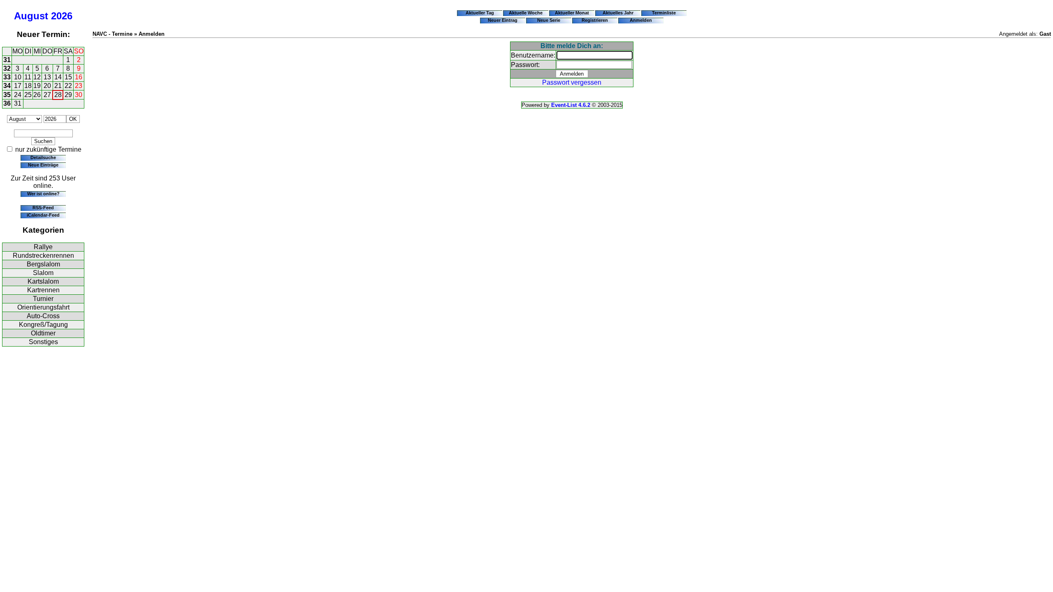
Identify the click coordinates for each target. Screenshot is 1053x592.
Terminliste (664, 12)
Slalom (43, 272)
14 (58, 77)
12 (37, 77)
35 (7, 94)
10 (17, 77)
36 (7, 103)
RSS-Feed (43, 207)
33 (7, 77)
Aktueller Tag (480, 12)
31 (7, 59)
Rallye (43, 246)
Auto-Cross (43, 315)
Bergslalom (43, 264)
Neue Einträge (43, 164)
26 (37, 94)
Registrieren (595, 20)
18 (28, 85)
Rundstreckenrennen (43, 255)
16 (78, 77)
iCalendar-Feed (43, 215)
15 (68, 77)
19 (37, 85)
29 (68, 94)
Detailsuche (43, 157)
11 (27, 77)
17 (17, 85)
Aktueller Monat (572, 12)
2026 (61, 15)
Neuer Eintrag (502, 20)
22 (68, 85)
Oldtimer (43, 333)
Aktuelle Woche (526, 12)
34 (7, 85)
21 (58, 85)
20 (47, 85)
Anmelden (641, 20)
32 (7, 68)
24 (17, 94)
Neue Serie (548, 20)
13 (47, 77)
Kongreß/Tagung (43, 324)
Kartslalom (43, 281)
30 (78, 94)
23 (78, 85)
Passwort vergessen (571, 82)
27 (47, 94)
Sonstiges (43, 341)
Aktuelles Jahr (618, 12)
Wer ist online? (43, 193)
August (31, 15)
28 (58, 94)
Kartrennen (43, 290)
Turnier (43, 298)
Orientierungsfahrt (43, 307)
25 (28, 94)
